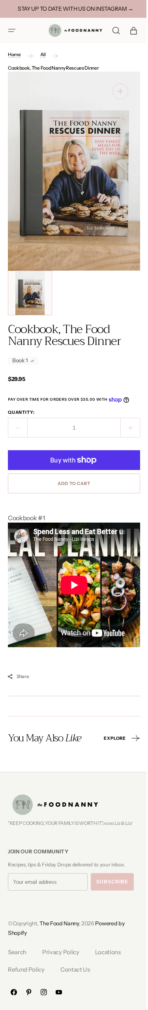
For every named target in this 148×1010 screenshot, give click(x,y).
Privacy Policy (60, 952)
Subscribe (112, 882)
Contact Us (75, 969)
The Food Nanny (59, 923)
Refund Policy (26, 969)
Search (17, 952)
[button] (12, 30)
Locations (108, 952)
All (43, 54)
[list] (71, 171)
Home (14, 54)
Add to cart (71, 483)
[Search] (110, 30)
